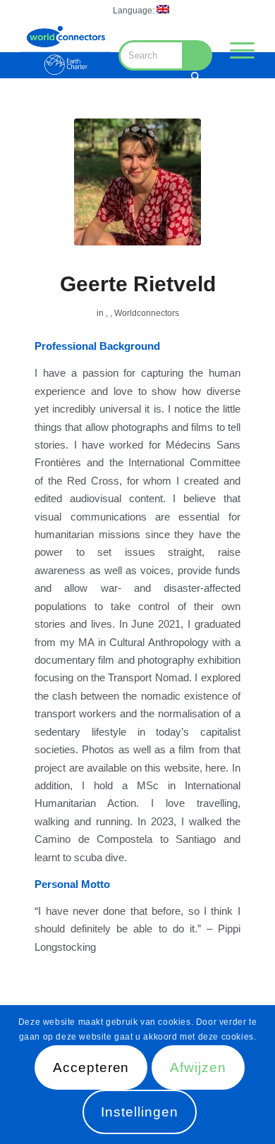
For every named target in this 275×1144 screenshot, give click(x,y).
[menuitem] (141, 9)
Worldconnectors (146, 313)
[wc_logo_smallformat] (65, 50)
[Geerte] (137, 181)
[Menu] (235, 50)
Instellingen (139, 1112)
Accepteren (91, 1067)
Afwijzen (198, 1067)
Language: (135, 11)
